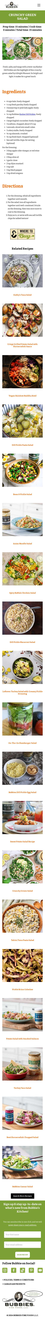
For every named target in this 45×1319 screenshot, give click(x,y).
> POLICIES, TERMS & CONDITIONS (18, 1280)
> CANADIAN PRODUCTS (13, 1284)
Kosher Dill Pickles (27, 114)
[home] (12, 5)
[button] (39, 5)
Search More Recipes (22, 1196)
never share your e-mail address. (22, 1225)
